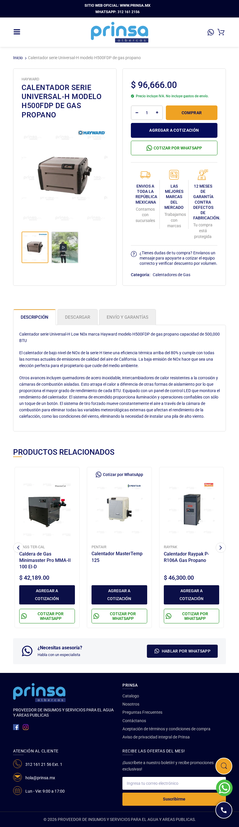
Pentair (99, 547)
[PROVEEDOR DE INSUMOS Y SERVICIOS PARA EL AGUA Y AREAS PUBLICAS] (119, 31)
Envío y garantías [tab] (127, 317)
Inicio (18, 57)
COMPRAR (192, 112)
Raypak (170, 547)
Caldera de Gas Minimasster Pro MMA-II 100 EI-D (45, 560)
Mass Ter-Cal (32, 547)
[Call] (224, 810)
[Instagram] (26, 727)
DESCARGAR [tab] (77, 317)
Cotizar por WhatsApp (178, 148)
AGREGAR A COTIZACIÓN (174, 130)
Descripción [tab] (34, 317)
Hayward (30, 79)
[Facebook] (16, 727)
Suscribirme (174, 799)
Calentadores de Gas (171, 274)
